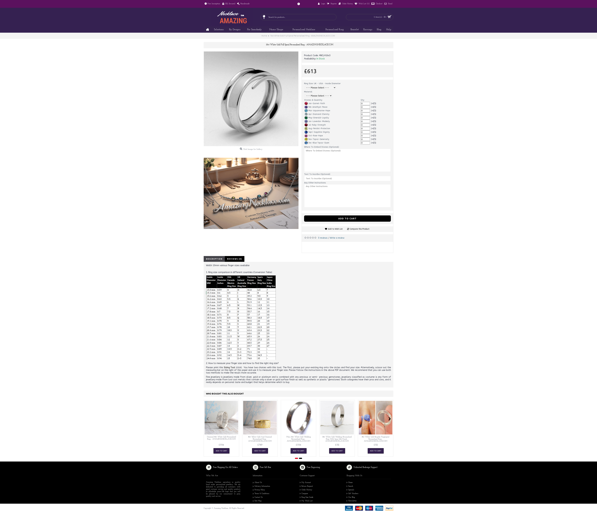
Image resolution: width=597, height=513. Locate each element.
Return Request (307, 486)
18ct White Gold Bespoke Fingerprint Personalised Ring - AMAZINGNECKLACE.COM (375, 439)
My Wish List (307, 501)
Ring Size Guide (307, 497)
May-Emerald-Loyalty (318, 118)
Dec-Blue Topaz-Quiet (318, 143)
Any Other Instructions (315, 183)
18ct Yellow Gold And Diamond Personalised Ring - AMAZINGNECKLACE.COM (260, 439)
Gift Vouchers (353, 493)
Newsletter (352, 501)
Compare (304, 493)
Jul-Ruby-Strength (317, 125)
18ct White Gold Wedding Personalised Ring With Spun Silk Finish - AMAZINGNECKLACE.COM (337, 439)
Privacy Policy (260, 490)
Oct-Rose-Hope (315, 136)
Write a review (337, 238)
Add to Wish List (335, 229)
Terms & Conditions (262, 493)
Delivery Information (262, 486)
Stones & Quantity (313, 100)
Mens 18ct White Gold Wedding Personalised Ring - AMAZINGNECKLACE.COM (298, 439)
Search (350, 486)
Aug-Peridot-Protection (319, 128)
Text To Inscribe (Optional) (317, 174)
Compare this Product (359, 229)
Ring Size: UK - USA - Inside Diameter (322, 83)
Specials (351, 490)
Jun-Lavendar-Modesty (319, 121)
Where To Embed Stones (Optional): (321, 147)
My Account (306, 482)
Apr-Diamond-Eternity (318, 114)
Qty (362, 100)
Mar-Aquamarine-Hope (319, 111)
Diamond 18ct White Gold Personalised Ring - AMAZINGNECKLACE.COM (221, 438)
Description (214, 259)
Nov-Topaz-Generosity (318, 139)
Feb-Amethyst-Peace (317, 107)
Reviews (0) (234, 259)
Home (350, 482)
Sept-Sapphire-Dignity (319, 132)
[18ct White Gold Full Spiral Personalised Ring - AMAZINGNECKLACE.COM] (251, 98)
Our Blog (351, 497)
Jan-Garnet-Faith (316, 103)
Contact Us (259, 497)
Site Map (258, 501)
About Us (258, 482)
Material (308, 92)
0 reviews (323, 238)
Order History (306, 490)
